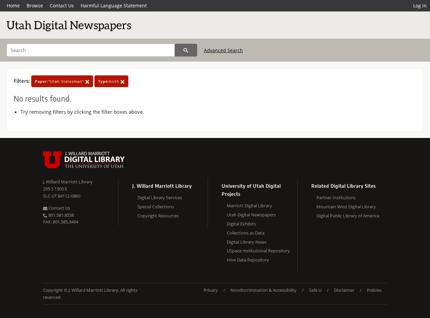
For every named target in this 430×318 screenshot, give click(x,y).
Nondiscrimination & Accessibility (263, 290)
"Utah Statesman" (60, 81)
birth (109, 81)
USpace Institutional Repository (258, 251)
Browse (35, 5)
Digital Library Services (159, 198)
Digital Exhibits (241, 224)
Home (13, 5)
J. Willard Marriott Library (68, 182)
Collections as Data (245, 233)
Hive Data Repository (248, 260)
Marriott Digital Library (249, 206)
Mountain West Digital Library (346, 207)
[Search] (186, 50)
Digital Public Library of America (347, 216)
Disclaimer (344, 290)
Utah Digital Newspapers (251, 215)
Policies (374, 290)
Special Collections (155, 207)
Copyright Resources (158, 216)
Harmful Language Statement (114, 5)
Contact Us (62, 5)
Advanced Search (223, 50)
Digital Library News (246, 242)
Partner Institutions (336, 198)
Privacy (211, 290)
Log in (420, 5)
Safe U (315, 290)
